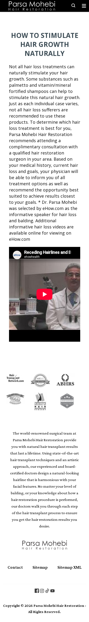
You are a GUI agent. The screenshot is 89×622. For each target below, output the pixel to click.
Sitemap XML (69, 567)
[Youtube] (52, 590)
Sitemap (40, 567)
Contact (15, 567)
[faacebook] (37, 590)
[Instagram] (42, 590)
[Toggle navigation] (84, 6)
